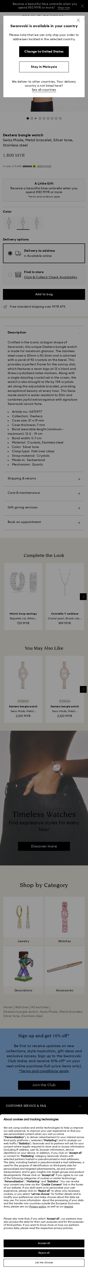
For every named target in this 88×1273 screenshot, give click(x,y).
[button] (78, 20)
